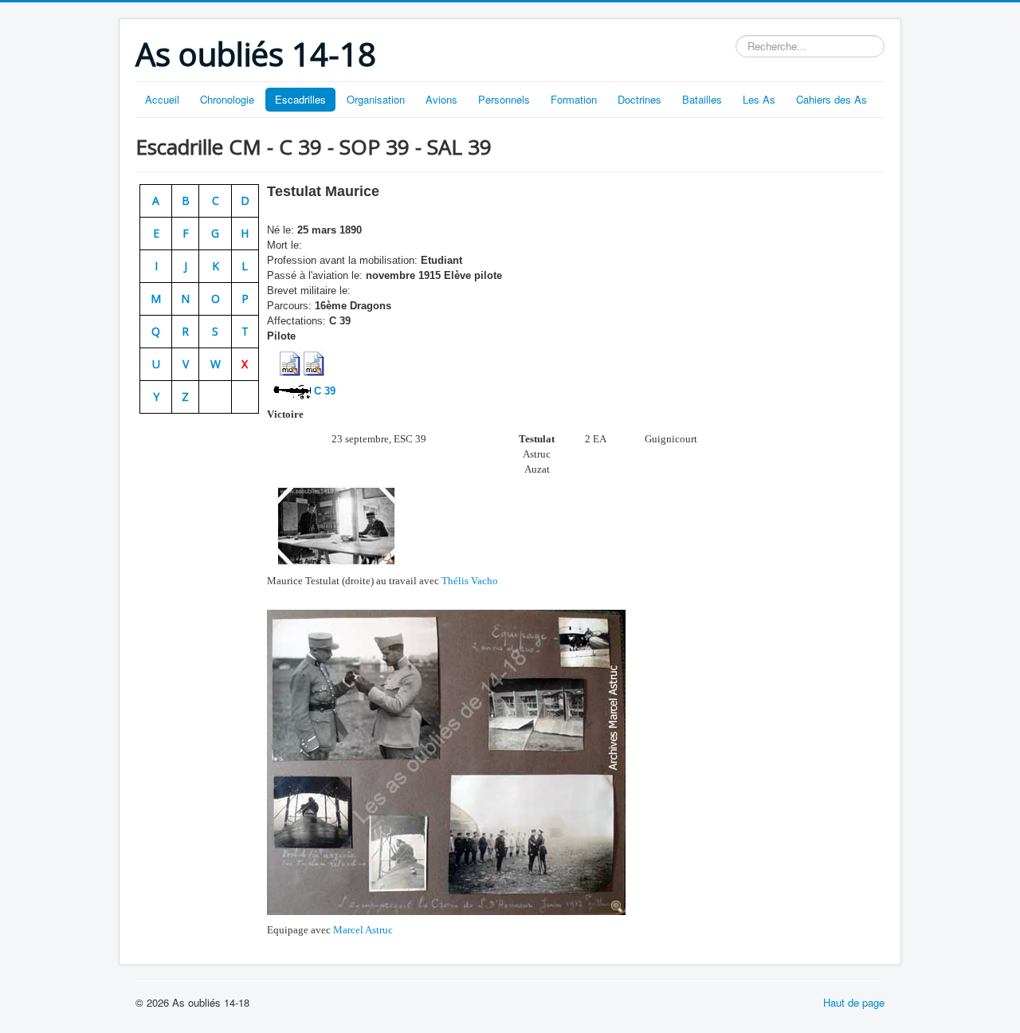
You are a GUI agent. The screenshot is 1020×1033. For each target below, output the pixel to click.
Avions (441, 99)
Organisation (376, 99)
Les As (759, 99)
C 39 (323, 391)
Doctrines (639, 99)
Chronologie (227, 99)
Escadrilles (300, 99)
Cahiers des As (831, 99)
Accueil (162, 99)
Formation (574, 99)
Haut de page (854, 1002)
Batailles (702, 99)
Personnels (504, 99)
